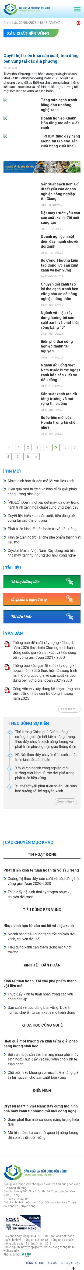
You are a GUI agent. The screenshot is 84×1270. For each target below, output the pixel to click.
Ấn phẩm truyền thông (29, 599)
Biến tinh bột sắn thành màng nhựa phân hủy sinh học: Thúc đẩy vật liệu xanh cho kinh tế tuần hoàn (43, 1059)
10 (27, 457)
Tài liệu (13, 567)
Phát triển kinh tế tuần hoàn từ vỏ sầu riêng (42, 529)
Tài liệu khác (21, 616)
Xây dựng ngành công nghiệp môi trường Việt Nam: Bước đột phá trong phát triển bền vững (44, 773)
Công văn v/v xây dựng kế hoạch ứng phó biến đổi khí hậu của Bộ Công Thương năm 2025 (46, 694)
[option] (42, 167)
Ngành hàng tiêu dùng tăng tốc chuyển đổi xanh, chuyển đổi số (41, 936)
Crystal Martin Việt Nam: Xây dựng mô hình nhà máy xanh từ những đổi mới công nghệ (42, 553)
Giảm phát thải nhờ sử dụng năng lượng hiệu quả (43, 1122)
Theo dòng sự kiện (28, 723)
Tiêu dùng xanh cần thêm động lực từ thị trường (40, 949)
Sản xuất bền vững (28, 33)
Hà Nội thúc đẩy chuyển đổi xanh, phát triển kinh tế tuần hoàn (46, 757)
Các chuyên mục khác (29, 842)
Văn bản (14, 633)
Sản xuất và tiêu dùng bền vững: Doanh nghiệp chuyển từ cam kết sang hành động (41, 1010)
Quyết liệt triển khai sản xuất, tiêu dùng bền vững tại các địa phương (41, 58)
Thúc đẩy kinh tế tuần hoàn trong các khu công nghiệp (40, 996)
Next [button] (78, 826)
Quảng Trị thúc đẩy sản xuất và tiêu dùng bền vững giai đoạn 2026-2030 (44, 881)
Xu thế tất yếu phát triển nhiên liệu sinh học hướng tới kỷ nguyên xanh (46, 788)
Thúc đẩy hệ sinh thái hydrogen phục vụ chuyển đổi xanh (40, 894)
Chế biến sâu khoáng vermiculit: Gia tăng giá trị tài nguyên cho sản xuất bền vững (43, 1075)
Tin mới (13, 471)
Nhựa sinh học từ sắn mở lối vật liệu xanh (41, 481)
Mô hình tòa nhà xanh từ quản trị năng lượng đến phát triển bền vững (43, 1135)
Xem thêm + (69, 709)
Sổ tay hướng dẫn (25, 581)
